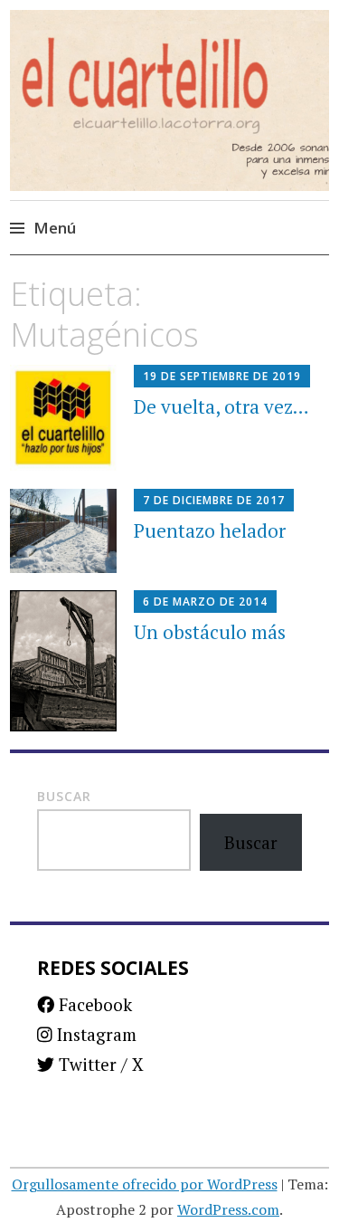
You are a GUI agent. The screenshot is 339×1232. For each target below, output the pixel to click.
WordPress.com (228, 1209)
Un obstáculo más (210, 632)
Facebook (93, 1004)
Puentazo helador (210, 530)
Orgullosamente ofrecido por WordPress (145, 1184)
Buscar (64, 796)
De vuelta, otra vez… (221, 406)
